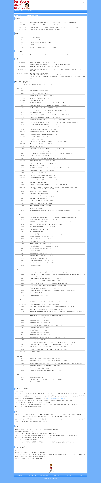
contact (81, 2)
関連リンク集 (56, 475)
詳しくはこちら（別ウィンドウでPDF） (56, 398)
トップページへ (32, 10)
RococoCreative (19, 475)
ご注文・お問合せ (20, 10)
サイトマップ (81, 475)
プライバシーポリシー (32, 475)
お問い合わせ (69, 475)
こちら (56, 84)
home (86, 2)
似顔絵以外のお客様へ (44, 475)
